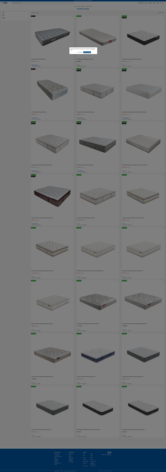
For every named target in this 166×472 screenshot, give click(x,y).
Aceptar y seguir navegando (87, 52)
